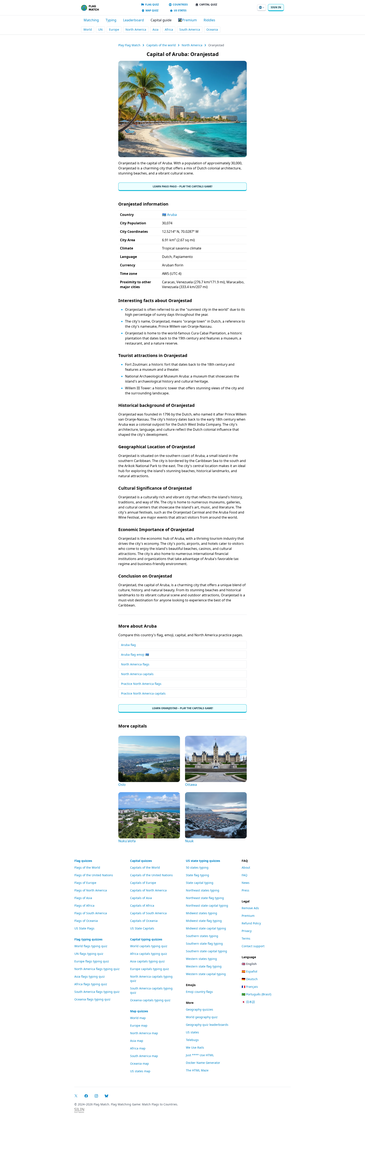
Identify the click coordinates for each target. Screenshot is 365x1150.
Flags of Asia (83, 898)
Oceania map (139, 1063)
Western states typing (201, 959)
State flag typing (197, 875)
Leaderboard (133, 20)
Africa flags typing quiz (90, 984)
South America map (144, 1056)
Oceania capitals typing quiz (150, 1000)
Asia (155, 29)
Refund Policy (251, 923)
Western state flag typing (204, 966)
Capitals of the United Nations (151, 875)
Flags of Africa (84, 905)
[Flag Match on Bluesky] (106, 1096)
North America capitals (137, 674)
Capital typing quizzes (146, 939)
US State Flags (84, 928)
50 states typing (197, 867)
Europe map (138, 1025)
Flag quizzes (83, 861)
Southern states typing (202, 936)
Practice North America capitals (143, 693)
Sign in (276, 7)
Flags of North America (90, 890)
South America (189, 29)
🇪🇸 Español (249, 971)
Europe (114, 29)
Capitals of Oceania (144, 921)
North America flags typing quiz (97, 969)
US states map (140, 1071)
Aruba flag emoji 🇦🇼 (135, 655)
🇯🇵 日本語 (248, 1002)
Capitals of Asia (141, 898)
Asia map (136, 1041)
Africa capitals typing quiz (148, 954)
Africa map (138, 1048)
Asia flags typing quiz (89, 976)
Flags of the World (87, 867)
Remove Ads (250, 908)
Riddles (209, 20)
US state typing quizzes (203, 861)
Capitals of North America (148, 890)
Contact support (253, 946)
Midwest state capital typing (206, 928)
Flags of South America (90, 913)
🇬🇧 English (249, 964)
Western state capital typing (206, 974)
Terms (246, 938)
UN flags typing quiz (88, 954)
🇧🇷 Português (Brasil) (256, 994)
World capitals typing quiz (148, 946)
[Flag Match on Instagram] (96, 1096)
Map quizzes (139, 1011)
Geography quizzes (199, 1009)
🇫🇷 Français (250, 987)
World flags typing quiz (90, 946)
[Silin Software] (79, 1110)
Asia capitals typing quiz (147, 961)
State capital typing (199, 883)
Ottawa (191, 784)
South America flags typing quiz (97, 992)
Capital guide (161, 20)
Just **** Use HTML (200, 1055)
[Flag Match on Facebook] (86, 1096)
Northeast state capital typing (207, 905)
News (245, 883)
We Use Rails (195, 1047)
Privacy (247, 931)
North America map (144, 1033)
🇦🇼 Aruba (169, 214)
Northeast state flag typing (205, 898)
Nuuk (189, 841)
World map (138, 1018)
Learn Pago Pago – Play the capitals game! (182, 186)
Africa (169, 29)
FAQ (244, 875)
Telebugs (192, 1040)
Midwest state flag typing (204, 921)
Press (245, 890)
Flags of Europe (85, 883)
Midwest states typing (201, 913)
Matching (91, 20)
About (246, 867)
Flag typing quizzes (88, 939)
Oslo (122, 784)
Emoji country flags (199, 992)
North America (135, 29)
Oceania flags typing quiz (92, 999)
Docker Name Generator (203, 1063)
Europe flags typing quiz (91, 961)
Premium (248, 916)
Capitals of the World (145, 867)
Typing (111, 20)
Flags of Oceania (86, 921)
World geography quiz (202, 1017)
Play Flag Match (129, 45)
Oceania (212, 29)
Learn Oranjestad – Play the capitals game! (182, 708)
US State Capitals (142, 928)
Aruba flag (128, 645)
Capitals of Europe (143, 883)
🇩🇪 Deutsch (250, 979)
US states (192, 1032)
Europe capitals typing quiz (149, 969)
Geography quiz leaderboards (207, 1025)
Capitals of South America (148, 913)
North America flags (135, 664)
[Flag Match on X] (76, 1096)
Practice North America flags (141, 684)
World (87, 29)
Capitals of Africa (142, 905)
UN (100, 29)
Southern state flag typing (204, 944)
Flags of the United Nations (93, 875)
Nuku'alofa (127, 841)
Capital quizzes (141, 861)
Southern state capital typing (206, 951)
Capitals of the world (161, 45)
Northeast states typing (202, 890)
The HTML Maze (197, 1070)
